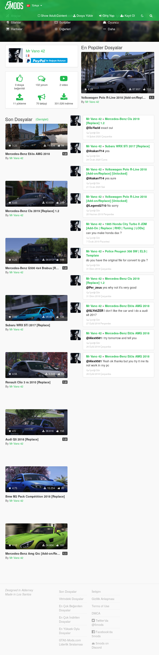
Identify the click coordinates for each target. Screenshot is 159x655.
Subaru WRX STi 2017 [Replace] (127, 146)
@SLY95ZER (94, 310)
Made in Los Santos (18, 594)
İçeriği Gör (94, 132)
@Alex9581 (94, 338)
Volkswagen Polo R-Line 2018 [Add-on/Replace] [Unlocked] (116, 171)
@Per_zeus (94, 287)
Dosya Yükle (84, 15)
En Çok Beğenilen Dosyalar (70, 608)
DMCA (96, 613)
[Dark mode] (142, 15)
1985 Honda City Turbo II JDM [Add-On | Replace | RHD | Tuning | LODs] (116, 226)
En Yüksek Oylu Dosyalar (69, 631)
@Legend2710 (96, 205)
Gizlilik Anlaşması (103, 599)
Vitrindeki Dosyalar (71, 599)
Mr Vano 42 (35, 50)
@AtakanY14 (95, 151)
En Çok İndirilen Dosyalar (69, 619)
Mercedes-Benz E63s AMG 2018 (127, 306)
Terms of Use (100, 606)
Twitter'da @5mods (100, 622)
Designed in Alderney (19, 590)
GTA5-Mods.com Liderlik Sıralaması (71, 642)
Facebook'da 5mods (102, 634)
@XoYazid (93, 128)
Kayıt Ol (129, 15)
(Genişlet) (42, 119)
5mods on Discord (100, 645)
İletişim (96, 591)
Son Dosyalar (68, 591)
